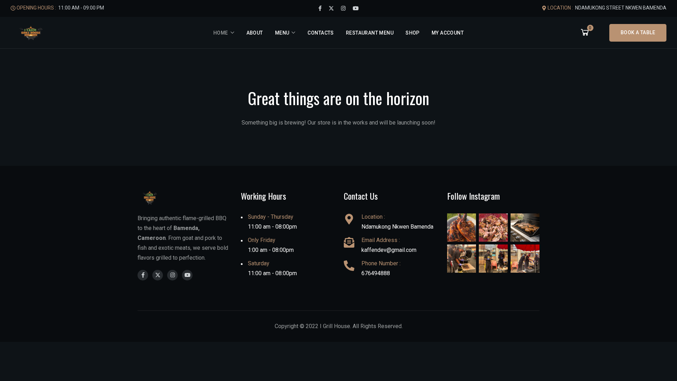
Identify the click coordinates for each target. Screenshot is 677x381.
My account (448, 33)
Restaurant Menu (370, 33)
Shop (412, 33)
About (254, 33)
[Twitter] (331, 8)
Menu (282, 33)
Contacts (320, 33)
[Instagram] (343, 8)
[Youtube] (356, 8)
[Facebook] (320, 8)
